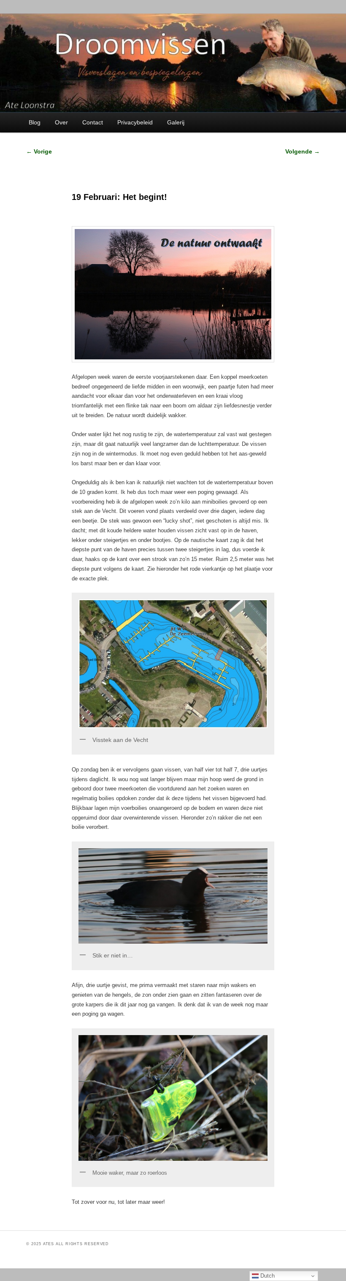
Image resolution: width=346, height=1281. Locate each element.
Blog (35, 122)
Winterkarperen (138, 1218)
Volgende (302, 151)
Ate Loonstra (161, 1218)
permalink (193, 1218)
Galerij (175, 122)
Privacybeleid (135, 122)
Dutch (267, 1276)
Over (61, 122)
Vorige (39, 151)
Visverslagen (119, 1218)
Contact (92, 122)
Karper (106, 1218)
